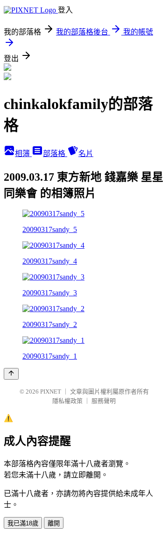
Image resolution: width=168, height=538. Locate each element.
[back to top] (11, 374)
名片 (85, 153)
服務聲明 (103, 400)
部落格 (55, 153)
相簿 (23, 153)
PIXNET (50, 391)
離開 (54, 523)
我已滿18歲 (22, 523)
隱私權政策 (67, 400)
